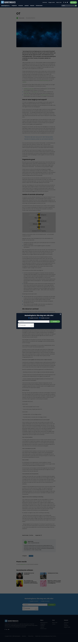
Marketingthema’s (5, 5)
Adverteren (45, 2)
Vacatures (20, 5)
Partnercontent (39, 5)
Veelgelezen (14, 5)
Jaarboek (26, 5)
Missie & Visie (58, 2)
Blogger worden (52, 2)
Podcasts (32, 5)
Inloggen (74, 2)
